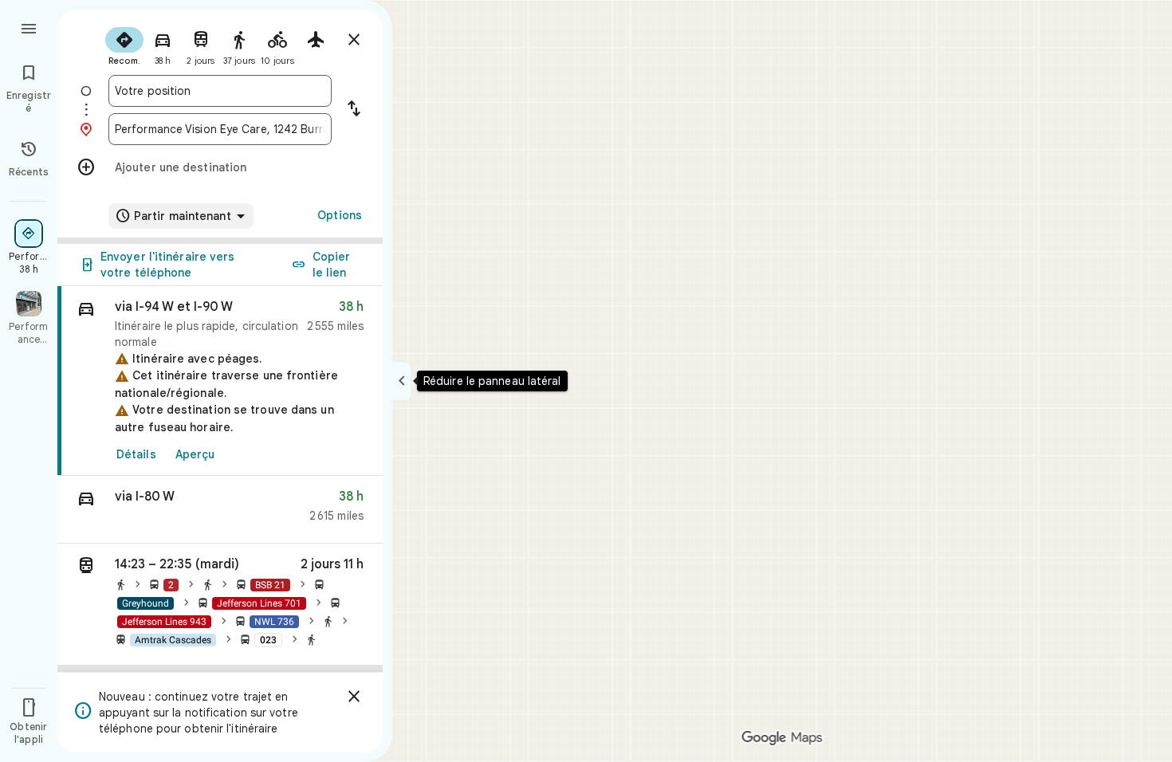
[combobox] (220, 91)
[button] (220, 510)
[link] (220, 381)
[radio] (124, 44)
